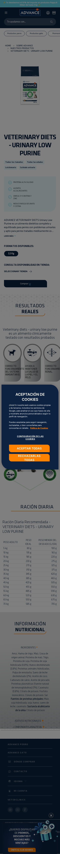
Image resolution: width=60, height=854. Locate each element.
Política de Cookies (39, 428)
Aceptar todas (29, 448)
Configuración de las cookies (30, 437)
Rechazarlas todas (29, 457)
